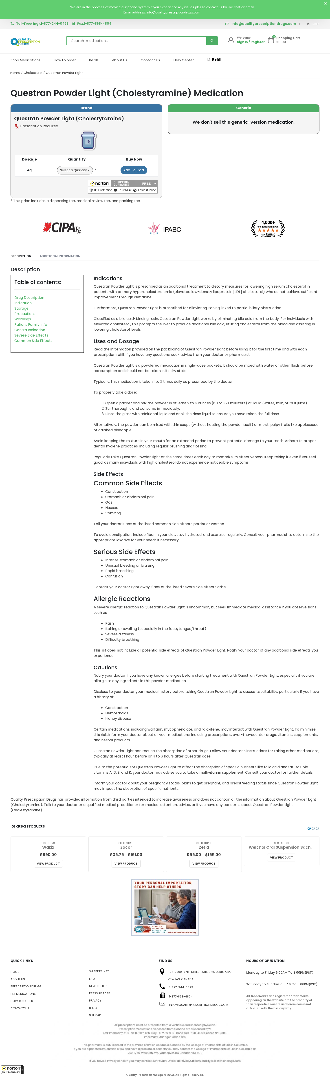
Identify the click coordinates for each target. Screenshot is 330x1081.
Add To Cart (134, 170)
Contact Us (150, 60)
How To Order (22, 1001)
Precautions (24, 313)
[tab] (21, 256)
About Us (119, 60)
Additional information (60, 256)
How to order (65, 60)
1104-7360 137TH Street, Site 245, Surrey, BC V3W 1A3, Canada (199, 975)
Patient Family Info (30, 324)
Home (15, 72)
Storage (21, 308)
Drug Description (29, 297)
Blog (93, 1008)
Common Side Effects (33, 340)
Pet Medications (23, 994)
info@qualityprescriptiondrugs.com (264, 23)
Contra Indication (29, 329)
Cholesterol (33, 72)
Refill (216, 59)
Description (21, 256)
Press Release (99, 993)
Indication (23, 303)
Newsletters (98, 986)
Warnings (22, 319)
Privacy (95, 1000)
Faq (92, 979)
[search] (212, 41)
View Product (48, 863)
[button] (12, 1069)
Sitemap (95, 1015)
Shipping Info (99, 971)
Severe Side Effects (31, 335)
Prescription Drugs (26, 986)
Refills (94, 60)
